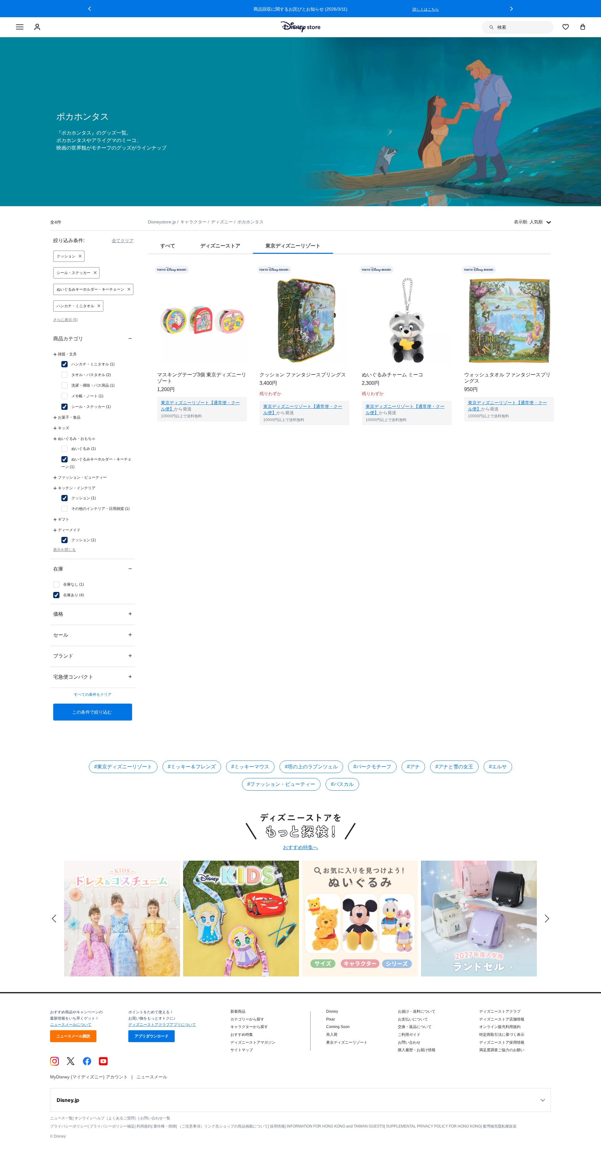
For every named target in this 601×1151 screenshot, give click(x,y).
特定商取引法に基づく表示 (501, 1034)
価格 (92, 613)
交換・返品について (415, 1027)
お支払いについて (413, 1019)
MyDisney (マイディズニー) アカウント (89, 1076)
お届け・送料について (416, 1011)
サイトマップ (241, 1050)
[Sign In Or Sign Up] (38, 27)
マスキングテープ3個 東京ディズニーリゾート (201, 378)
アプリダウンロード (151, 1036)
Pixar (330, 1019)
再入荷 (331, 1034)
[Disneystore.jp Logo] (301, 27)
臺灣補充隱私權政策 (499, 1126)
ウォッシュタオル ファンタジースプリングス (507, 378)
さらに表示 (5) (65, 320)
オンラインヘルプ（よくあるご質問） (106, 1118)
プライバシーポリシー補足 (112, 1126)
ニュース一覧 (61, 1118)
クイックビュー (202, 429)
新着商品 (237, 1011)
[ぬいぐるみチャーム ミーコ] (407, 320)
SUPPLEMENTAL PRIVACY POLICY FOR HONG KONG (433, 1126)
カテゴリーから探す (247, 1019)
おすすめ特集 (241, 1034)
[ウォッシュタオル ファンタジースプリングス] (509, 320)
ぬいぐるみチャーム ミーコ (392, 374)
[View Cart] (582, 26)
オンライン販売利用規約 (500, 1027)
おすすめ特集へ (300, 847)
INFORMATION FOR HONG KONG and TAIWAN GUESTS (335, 1126)
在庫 (92, 568)
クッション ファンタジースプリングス (302, 374)
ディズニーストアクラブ (500, 1011)
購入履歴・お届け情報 (416, 1050)
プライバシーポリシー (69, 1126)
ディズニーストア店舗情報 (501, 1019)
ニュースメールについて (70, 1024)
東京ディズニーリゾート (346, 1042)
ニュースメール (151, 1076)
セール (92, 634)
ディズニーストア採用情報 (501, 1042)
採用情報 (277, 1126)
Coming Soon (338, 1027)
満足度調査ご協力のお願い (501, 1050)
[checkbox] (88, 364)
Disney (332, 1011)
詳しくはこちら (426, 9)
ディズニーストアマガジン (252, 1042)
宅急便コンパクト (92, 676)
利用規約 (144, 1126)
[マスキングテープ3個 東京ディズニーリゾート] (202, 320)
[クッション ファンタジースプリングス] (304, 320)
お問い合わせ (409, 1042)
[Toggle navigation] (20, 27)
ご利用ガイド (409, 1034)
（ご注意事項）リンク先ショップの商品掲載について (223, 1126)
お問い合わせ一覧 (155, 1118)
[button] (89, 8)
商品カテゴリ (92, 338)
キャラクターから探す (249, 1027)
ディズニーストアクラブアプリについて (162, 1024)
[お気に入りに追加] (246, 270)
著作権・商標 (164, 1126)
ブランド (92, 655)
